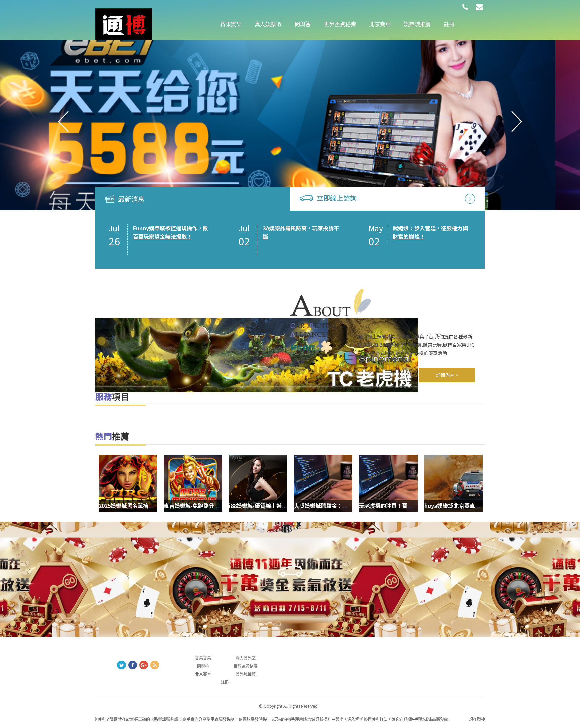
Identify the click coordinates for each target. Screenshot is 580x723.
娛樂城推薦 (417, 24)
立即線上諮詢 (337, 198)
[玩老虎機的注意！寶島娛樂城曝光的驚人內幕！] (388, 483)
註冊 (449, 24)
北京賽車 (380, 24)
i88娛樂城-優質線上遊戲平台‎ (263, 505)
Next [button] (516, 121)
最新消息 (131, 199)
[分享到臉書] (132, 665)
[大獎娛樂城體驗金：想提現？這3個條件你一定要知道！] (323, 483)
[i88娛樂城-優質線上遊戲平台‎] (258, 483)
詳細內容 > (447, 375)
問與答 (303, 24)
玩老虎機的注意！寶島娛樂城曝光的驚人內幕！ (415, 505)
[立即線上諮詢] (470, 198)
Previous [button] (63, 121)
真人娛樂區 (268, 24)
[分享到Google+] (143, 665)
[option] (290, 121)
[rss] (154, 665)
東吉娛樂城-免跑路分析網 (194, 505)
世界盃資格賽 (340, 24)
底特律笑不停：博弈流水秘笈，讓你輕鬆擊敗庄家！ (430, 232)
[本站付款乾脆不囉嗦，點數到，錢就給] (123, 23)
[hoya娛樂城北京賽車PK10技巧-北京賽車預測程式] (453, 483)
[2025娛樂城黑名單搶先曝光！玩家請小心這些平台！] (128, 483)
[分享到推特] (121, 665)
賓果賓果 (231, 24)
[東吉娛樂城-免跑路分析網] (290, 121)
